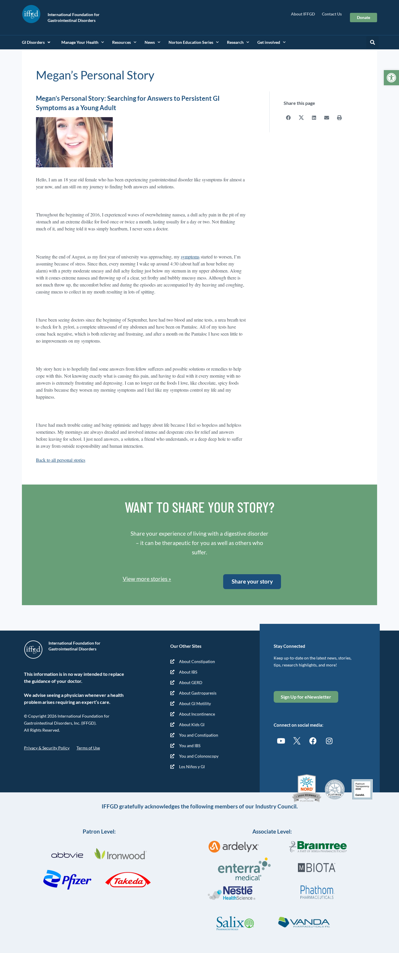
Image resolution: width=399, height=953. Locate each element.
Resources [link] (121, 42)
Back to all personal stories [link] (60, 460)
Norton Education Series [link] (191, 42)
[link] (391, 77)
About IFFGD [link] (303, 13)
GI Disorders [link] (33, 42)
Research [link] (235, 42)
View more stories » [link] (147, 578)
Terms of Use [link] (88, 747)
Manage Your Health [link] (79, 42)
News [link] (150, 42)
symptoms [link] (190, 257)
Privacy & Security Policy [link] (47, 747)
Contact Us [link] (332, 13)
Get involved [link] (268, 42)
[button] (372, 42)
